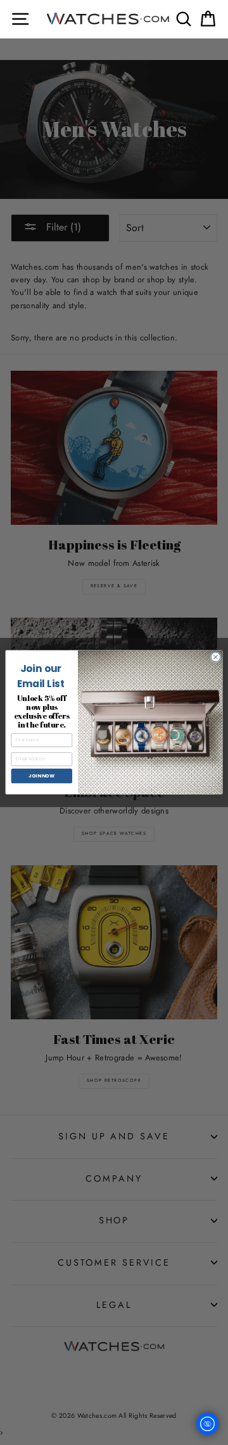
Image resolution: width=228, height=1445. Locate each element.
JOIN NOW (41, 775)
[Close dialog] (215, 657)
